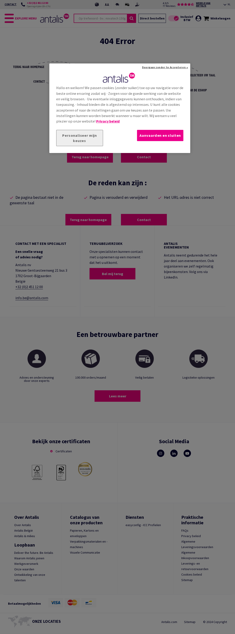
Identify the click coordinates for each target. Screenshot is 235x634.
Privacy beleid (108, 121)
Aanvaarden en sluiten (160, 135)
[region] (119, 108)
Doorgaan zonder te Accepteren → (165, 67)
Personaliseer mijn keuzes (79, 138)
